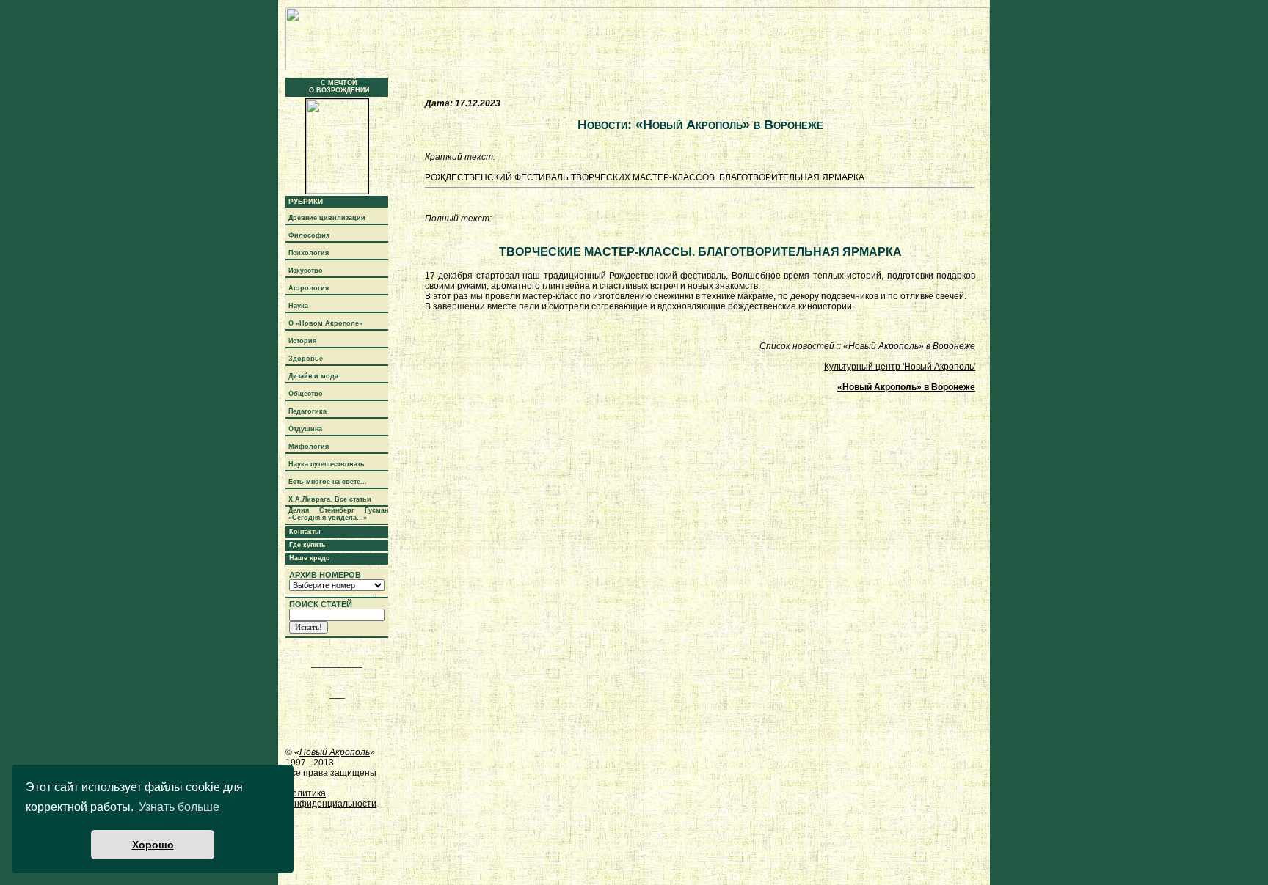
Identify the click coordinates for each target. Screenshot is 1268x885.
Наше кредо (309, 558)
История (302, 341)
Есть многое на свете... (327, 481)
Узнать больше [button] (179, 807)
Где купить (307, 544)
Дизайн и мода (313, 376)
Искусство (305, 270)
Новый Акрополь (334, 752)
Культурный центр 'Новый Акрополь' (899, 366)
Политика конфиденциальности (330, 798)
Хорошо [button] (153, 845)
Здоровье (305, 358)
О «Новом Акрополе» (325, 323)
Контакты (305, 531)
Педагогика (307, 411)
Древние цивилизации (326, 217)
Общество (305, 393)
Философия (308, 235)
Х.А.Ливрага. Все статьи (329, 499)
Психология (308, 253)
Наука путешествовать (326, 464)
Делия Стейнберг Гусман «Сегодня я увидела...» (338, 514)
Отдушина (305, 429)
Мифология (308, 446)
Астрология (308, 288)
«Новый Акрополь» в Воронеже (906, 387)
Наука (298, 305)
